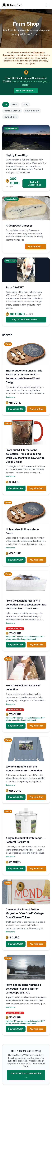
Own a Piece (10, 117)
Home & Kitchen (12, 111)
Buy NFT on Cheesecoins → (26, 319)
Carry (25, 104)
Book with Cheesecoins (34, 183)
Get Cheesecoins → (26, 90)
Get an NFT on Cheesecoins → (26, 1075)
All (5, 104)
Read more (10, 397)
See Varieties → (36, 246)
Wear (14, 104)
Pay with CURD (15, 409)
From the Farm (32, 111)
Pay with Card (36, 409)
